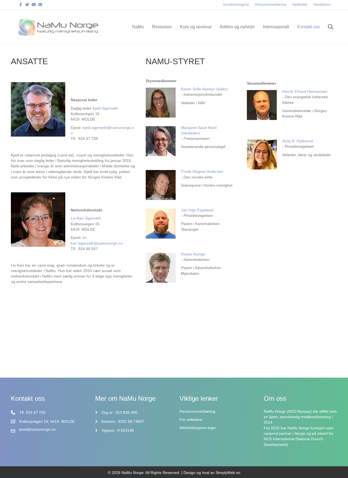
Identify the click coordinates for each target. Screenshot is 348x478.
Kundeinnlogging (236, 5)
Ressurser (162, 26)
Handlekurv (322, 5)
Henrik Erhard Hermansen (304, 91)
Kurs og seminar (196, 26)
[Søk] (327, 27)
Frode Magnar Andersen (202, 171)
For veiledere (190, 419)
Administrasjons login (197, 427)
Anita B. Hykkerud (297, 141)
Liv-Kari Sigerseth (86, 218)
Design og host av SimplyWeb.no (212, 472)
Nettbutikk (300, 5)
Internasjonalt (276, 26)
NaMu (138, 26)
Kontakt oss (308, 26)
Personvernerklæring (270, 5)
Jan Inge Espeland (197, 210)
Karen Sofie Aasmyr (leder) (204, 89)
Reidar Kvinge (193, 254)
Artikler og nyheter (237, 26)
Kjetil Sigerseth (105, 108)
